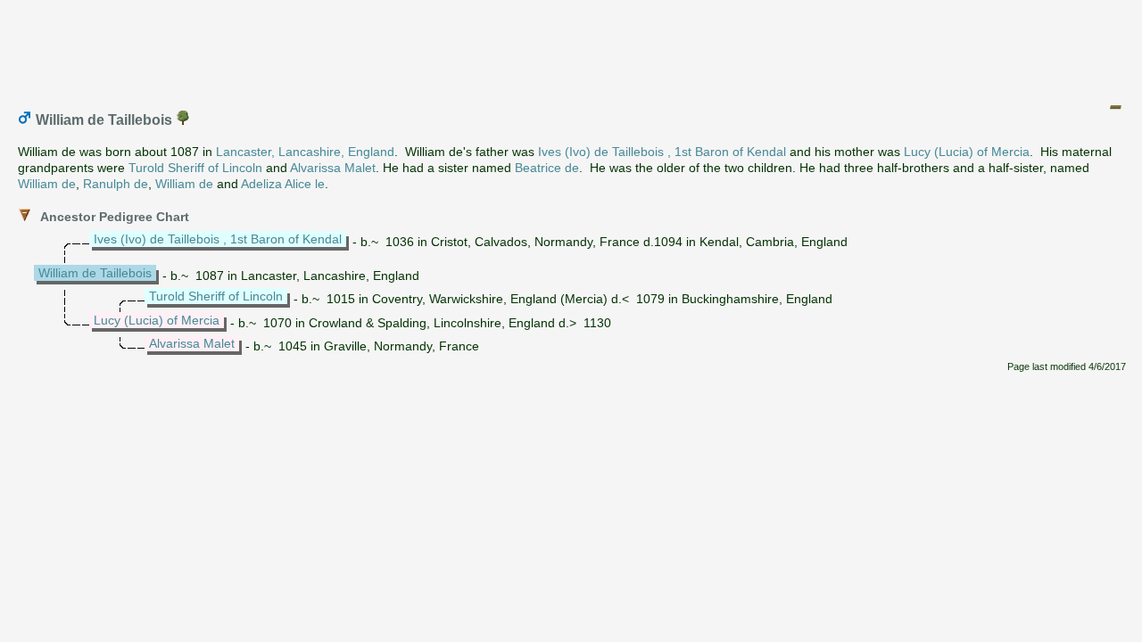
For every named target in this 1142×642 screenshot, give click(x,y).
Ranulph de (115, 184)
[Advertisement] (572, 47)
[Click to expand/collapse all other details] (1115, 107)
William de (47, 184)
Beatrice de (547, 167)
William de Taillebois (95, 273)
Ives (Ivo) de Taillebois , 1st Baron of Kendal (662, 151)
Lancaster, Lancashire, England (305, 151)
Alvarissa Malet (333, 167)
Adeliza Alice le (283, 184)
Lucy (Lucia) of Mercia (967, 151)
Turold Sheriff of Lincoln (195, 167)
